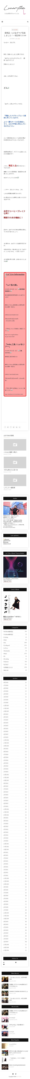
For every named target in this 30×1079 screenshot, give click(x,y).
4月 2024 (15, 763)
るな (19, 38)
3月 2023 (15, 800)
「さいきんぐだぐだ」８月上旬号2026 (18, 999)
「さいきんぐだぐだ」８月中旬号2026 (18, 978)
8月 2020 (15, 889)
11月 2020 (15, 881)
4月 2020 (15, 901)
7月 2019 (15, 927)
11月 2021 (15, 846)
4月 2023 (15, 797)
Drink (15, 640)
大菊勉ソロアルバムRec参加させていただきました (18, 985)
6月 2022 (15, 826)
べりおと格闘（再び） (11, 452)
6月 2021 (15, 861)
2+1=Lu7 (11, 1031)
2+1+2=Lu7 (12, 1017)
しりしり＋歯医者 (9, 487)
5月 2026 (15, 691)
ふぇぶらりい (12, 1044)
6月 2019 (15, 930)
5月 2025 (15, 725)
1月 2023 (15, 806)
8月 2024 (15, 751)
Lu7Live (15, 648)
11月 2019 (15, 915)
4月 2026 (15, 694)
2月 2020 (15, 907)
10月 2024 (15, 745)
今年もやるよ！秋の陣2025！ (16, 1024)
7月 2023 (15, 789)
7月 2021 (15, 858)
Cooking (15, 637)
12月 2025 (15, 705)
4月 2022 (15, 832)
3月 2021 (15, 869)
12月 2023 (15, 774)
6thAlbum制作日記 (15, 631)
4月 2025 (15, 728)
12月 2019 (15, 913)
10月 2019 (15, 918)
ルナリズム (18, 1076)
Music (15, 653)
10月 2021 (15, 849)
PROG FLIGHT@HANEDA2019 (17, 1065)
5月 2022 (15, 829)
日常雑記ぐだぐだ (15, 667)
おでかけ (15, 664)
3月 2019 (15, 938)
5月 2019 (15, 933)
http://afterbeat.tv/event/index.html (14, 394)
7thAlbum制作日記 (15, 634)
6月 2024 (15, 757)
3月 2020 (15, 904)
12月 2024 (15, 740)
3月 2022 (15, 835)
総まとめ (15, 670)
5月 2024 (15, 760)
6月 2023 (15, 792)
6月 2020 (15, 895)
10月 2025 (15, 711)
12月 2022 (15, 809)
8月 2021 (15, 855)
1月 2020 (15, 910)
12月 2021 (15, 843)
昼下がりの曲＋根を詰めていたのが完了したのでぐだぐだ (18, 1052)
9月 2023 (15, 783)
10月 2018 (15, 947)
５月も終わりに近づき (11, 470)
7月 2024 (15, 754)
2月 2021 (15, 872)
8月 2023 (15, 786)
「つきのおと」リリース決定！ (17, 1058)
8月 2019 (15, 924)
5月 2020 (15, 898)
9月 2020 (15, 887)
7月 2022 (15, 823)
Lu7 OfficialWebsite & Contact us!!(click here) (9, 526)
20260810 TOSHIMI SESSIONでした (18, 991)
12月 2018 (15, 944)
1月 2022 (15, 840)
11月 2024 (15, 743)
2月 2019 (15, 941)
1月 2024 (15, 771)
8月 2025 (15, 717)
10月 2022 (15, 815)
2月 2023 (15, 803)
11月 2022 (15, 812)
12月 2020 (15, 878)
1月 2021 (15, 875)
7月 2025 (15, 720)
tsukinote (15, 661)
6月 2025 (15, 722)
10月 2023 (15, 780)
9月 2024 (15, 748)
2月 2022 (15, 838)
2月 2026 (15, 699)
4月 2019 (15, 936)
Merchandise (15, 650)
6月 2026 (15, 688)
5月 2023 (15, 794)
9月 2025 (15, 714)
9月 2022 (15, 817)
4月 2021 (15, 866)
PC (15, 656)
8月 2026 (15, 682)
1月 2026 (15, 702)
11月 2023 (15, 777)
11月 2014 (15, 950)
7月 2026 (15, 685)
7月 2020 (15, 892)
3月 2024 (15, 766)
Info (15, 642)
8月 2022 (15, 820)
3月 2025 (15, 731)
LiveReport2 (15, 645)
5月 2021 (15, 864)
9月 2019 (15, 921)
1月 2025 (15, 737)
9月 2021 (15, 852)
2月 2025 (15, 734)
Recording (15, 659)
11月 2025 (15, 708)
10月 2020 (15, 884)
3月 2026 (15, 696)
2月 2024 (15, 768)
